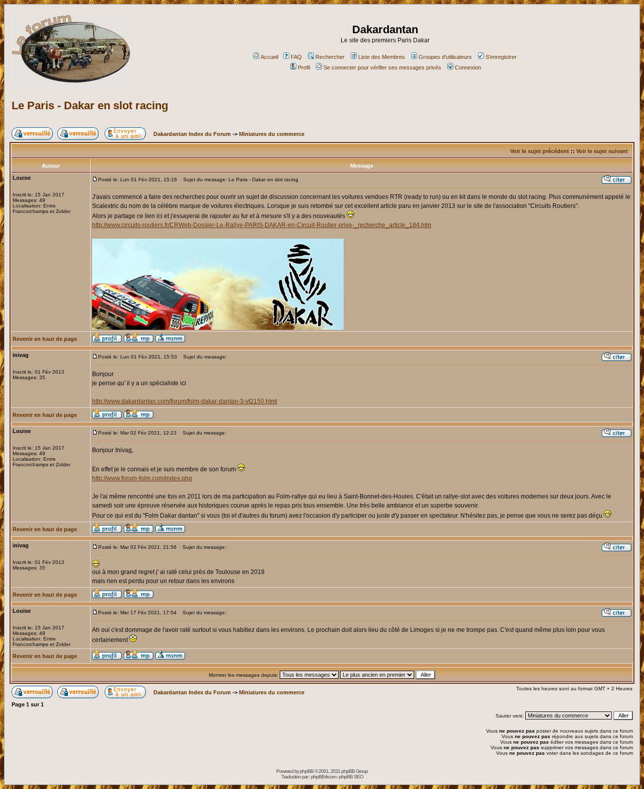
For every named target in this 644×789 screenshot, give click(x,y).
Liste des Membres (381, 57)
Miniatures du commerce (271, 134)
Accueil (269, 57)
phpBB (306, 771)
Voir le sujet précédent (539, 151)
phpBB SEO (351, 776)
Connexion (468, 67)
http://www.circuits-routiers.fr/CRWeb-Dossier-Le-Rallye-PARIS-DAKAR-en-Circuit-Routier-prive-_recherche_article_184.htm (261, 225)
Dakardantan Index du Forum (192, 134)
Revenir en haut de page (45, 339)
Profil (304, 67)
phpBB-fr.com (323, 776)
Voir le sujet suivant (602, 151)
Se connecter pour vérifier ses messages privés (382, 67)
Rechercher (330, 57)
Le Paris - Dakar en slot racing (90, 105)
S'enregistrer (501, 57)
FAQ (296, 57)
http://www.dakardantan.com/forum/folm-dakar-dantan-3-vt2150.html (184, 401)
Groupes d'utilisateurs (445, 57)
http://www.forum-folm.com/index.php (142, 478)
